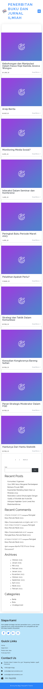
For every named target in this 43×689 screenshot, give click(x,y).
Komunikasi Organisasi (15, 481)
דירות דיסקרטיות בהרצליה (13, 515)
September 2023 (18, 580)
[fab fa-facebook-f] (3, 633)
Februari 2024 (17, 568)
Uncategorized (17, 605)
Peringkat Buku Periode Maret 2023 (18, 535)
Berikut (25, 460)
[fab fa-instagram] (18, 633)
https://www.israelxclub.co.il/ (15, 532)
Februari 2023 (17, 589)
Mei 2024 (15, 566)
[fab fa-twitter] (8, 633)
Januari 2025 (16, 563)
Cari (6, 467)
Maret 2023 (16, 586)
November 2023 (18, 574)
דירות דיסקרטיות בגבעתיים (13, 539)
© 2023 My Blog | (15, 685)
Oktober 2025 (17, 560)
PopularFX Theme (27, 685)
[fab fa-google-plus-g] (13, 633)
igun (6, 546)
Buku (14, 602)
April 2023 (16, 583)
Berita (14, 599)
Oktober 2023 (17, 577)
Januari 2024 (16, 571)
